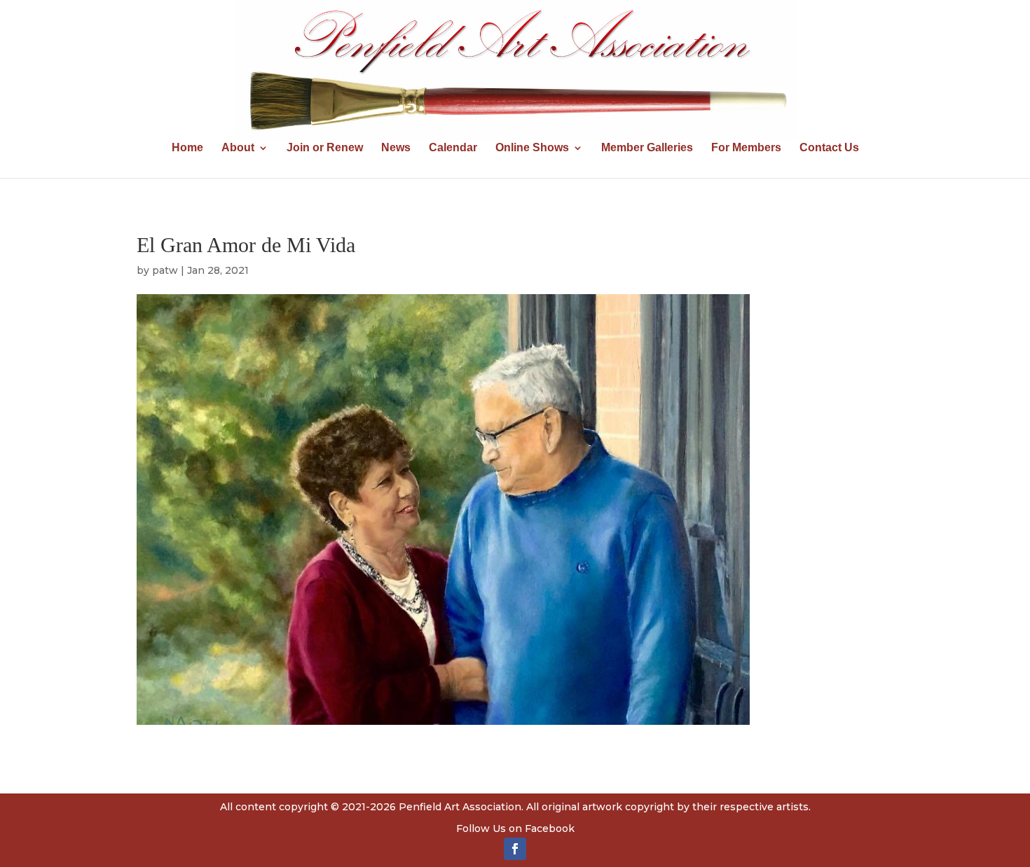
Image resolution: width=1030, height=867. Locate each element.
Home (187, 148)
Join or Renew (325, 148)
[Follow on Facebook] (515, 849)
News (396, 148)
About (237, 148)
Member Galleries (647, 148)
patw (165, 270)
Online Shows (532, 148)
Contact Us (829, 148)
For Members (746, 148)
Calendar (453, 148)
